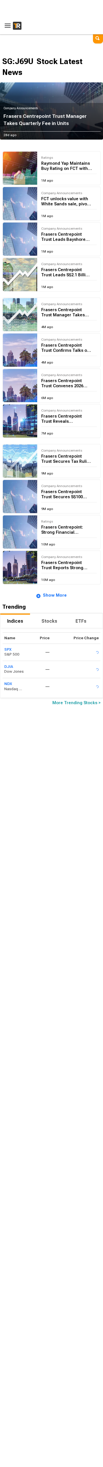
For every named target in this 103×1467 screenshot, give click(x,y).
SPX (7, 649)
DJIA (8, 666)
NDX (8, 684)
